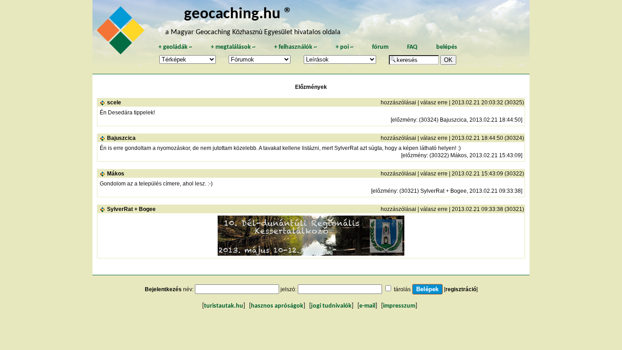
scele (114, 102)
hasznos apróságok (277, 306)
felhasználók (295, 47)
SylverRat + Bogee (131, 209)
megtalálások (233, 47)
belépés (446, 47)
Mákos (115, 173)
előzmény (404, 120)
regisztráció (460, 289)
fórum (380, 47)
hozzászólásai (398, 102)
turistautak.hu (223, 306)
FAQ (412, 47)
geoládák (175, 47)
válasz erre (434, 102)
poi (344, 47)
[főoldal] (122, 33)
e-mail (367, 306)
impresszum (399, 306)
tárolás (402, 289)
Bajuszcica (121, 138)
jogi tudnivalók (331, 306)
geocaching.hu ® (238, 14)
